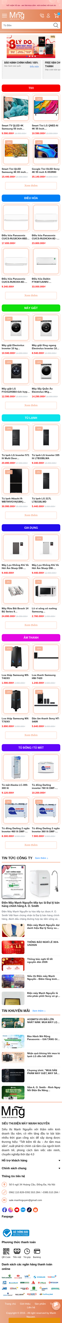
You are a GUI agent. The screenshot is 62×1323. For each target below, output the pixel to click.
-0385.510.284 (50, 1192)
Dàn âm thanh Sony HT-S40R (46, 720)
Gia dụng (31, 527)
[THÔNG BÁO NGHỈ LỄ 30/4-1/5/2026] (13, 947)
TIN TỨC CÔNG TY (17, 858)
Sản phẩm (40, 1303)
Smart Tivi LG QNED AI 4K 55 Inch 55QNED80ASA (45, 127)
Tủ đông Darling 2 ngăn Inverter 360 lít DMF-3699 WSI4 (46, 830)
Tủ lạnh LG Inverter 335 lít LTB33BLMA (45, 457)
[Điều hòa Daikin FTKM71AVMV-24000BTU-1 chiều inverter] (46, 261)
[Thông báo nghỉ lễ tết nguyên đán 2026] (13, 964)
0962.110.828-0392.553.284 (25, 1192)
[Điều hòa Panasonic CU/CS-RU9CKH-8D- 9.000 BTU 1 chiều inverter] (16, 261)
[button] (27, 56)
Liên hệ (31, 1307)
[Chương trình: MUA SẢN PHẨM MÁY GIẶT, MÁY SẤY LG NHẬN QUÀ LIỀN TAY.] (13, 1075)
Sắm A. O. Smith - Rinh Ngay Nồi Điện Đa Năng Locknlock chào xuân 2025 (43, 1089)
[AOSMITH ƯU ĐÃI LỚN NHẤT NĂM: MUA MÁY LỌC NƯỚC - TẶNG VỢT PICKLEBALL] (13, 1024)
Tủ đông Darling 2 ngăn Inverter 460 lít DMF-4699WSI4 (16, 830)
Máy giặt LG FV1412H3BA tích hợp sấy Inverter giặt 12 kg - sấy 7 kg (15, 390)
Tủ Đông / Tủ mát (31, 747)
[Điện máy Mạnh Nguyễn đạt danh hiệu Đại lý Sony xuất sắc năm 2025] (13, 930)
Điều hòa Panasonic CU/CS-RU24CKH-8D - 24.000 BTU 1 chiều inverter (44, 237)
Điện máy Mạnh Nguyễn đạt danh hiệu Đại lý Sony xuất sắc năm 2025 (43, 927)
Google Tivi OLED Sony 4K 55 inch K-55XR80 (46, 170)
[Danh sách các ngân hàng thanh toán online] (31, 1285)
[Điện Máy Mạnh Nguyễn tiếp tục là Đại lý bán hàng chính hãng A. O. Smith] (31, 882)
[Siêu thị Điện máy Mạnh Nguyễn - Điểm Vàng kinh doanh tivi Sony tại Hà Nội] (13, 981)
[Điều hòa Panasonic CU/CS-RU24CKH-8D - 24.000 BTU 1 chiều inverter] (46, 217)
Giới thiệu (25, 1303)
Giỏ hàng (59, 16)
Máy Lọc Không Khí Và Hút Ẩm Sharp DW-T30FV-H (15, 567)
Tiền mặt (17, 1257)
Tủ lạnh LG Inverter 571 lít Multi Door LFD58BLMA (15, 457)
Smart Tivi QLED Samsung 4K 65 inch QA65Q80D (14, 171)
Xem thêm (31, 185)
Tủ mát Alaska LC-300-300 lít (15, 786)
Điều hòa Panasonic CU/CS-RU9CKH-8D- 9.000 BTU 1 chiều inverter (13, 280)
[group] (31, 46)
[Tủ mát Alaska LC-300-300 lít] (16, 767)
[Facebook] (4, 1210)
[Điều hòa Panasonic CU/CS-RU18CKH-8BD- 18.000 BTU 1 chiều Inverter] (16, 217)
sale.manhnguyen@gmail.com (25, 1200)
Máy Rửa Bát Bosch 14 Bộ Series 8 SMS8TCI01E (15, 610)
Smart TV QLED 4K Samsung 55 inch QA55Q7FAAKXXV (12, 127)
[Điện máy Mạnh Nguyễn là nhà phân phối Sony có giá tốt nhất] (13, 998)
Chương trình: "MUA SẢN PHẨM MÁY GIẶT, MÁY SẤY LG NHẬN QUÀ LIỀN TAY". (43, 1072)
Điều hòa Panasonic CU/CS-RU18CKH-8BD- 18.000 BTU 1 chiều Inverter (15, 237)
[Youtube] (17, 1210)
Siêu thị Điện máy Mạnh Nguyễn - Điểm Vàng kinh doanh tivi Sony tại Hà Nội (42, 978)
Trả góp (27, 1257)
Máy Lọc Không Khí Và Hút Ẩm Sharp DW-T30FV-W (45, 567)
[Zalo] (23, 1210)
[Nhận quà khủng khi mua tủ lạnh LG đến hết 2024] (13, 1058)
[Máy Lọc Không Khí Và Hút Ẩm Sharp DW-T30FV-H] (16, 547)
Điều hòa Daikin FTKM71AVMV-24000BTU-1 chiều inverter (42, 280)
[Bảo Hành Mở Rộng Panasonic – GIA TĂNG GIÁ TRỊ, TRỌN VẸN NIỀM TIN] (13, 1041)
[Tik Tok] (29, 1210)
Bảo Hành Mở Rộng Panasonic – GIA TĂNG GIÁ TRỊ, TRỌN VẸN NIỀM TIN (43, 1038)
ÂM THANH (31, 637)
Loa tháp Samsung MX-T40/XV (15, 677)
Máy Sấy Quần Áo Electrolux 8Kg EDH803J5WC (42, 390)
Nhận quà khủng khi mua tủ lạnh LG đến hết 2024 (43, 1055)
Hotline (42, 15)
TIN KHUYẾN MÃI (16, 1011)
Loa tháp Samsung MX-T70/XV (15, 720)
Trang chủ (10, 1303)
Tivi (31, 88)
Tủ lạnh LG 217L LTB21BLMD (41, 500)
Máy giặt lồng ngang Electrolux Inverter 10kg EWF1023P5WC (46, 347)
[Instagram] (10, 1210)
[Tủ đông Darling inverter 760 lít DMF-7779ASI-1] (46, 767)
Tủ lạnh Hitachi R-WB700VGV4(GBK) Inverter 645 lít (12, 500)
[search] (56, 25)
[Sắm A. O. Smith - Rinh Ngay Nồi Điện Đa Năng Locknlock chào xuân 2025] (13, 1092)
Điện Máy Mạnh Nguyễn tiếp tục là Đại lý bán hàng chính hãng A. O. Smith (31, 904)
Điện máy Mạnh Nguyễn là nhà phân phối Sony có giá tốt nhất (43, 995)
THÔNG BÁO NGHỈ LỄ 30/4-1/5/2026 (43, 943)
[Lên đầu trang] (56, 1296)
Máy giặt (31, 308)
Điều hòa (31, 198)
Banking (37, 1257)
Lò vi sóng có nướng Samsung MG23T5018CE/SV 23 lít (45, 610)
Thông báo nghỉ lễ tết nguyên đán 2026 (40, 960)
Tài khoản (48, 15)
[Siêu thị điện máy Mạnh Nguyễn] (31, 4)
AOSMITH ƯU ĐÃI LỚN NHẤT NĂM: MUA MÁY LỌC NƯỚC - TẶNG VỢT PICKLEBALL (43, 1021)
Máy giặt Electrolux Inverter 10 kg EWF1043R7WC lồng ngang (14, 347)
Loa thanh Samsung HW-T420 (44, 677)
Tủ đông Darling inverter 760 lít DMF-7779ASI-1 (43, 787)
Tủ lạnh (31, 417)
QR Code (6, 1257)
